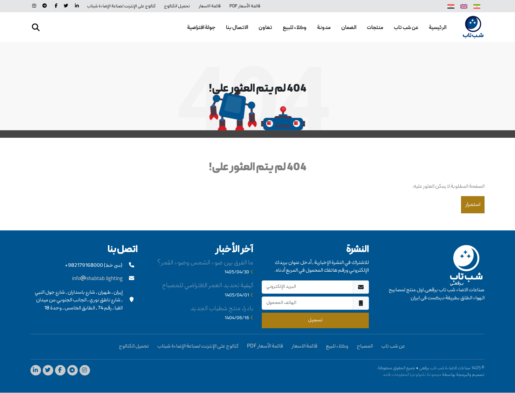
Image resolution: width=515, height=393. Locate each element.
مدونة (324, 28)
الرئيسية (437, 28)
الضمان (348, 28)
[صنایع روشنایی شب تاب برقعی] (34, 6)
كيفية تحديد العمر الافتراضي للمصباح (207, 286)
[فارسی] (479, 8)
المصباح (365, 346)
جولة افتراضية (201, 28)
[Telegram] (45, 6)
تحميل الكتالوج (177, 6)
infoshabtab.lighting (97, 279)
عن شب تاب (406, 28)
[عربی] (453, 8)
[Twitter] (66, 6)
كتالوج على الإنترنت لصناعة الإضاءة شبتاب (121, 6)
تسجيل (315, 320)
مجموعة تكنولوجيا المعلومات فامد (412, 375)
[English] (466, 8)
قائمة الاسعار (210, 6)
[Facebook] (55, 6)
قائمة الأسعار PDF (244, 6)
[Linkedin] (77, 6)
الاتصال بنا (237, 28)
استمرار (472, 205)
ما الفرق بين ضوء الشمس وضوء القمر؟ (205, 263)
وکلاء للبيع (295, 28)
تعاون (265, 28)
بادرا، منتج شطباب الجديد (221, 309)
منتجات (375, 28)
